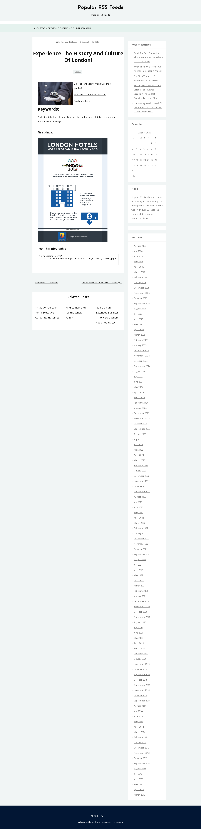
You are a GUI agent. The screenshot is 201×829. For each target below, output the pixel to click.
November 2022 (142, 481)
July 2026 (138, 251)
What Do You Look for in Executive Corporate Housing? (47, 312)
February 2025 (141, 340)
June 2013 (138, 779)
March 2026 (139, 272)
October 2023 (140, 423)
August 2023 (140, 434)
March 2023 (139, 460)
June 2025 (138, 319)
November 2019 (142, 664)
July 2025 (138, 313)
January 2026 (140, 282)
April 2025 (139, 329)
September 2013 (142, 763)
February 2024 (141, 402)
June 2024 (138, 381)
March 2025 (139, 334)
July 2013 (138, 773)
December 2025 (141, 287)
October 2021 (140, 549)
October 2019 (140, 669)
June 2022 (138, 507)
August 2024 (140, 371)
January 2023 (140, 470)
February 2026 (141, 277)
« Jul (133, 176)
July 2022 (138, 502)
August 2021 (140, 559)
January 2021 (140, 596)
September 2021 (142, 554)
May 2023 (138, 449)
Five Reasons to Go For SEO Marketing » (102, 282)
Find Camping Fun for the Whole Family (76, 312)
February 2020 (141, 653)
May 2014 (138, 721)
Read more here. (82, 101)
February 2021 (141, 590)
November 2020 (142, 606)
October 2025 (140, 298)
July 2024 (138, 376)
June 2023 (138, 444)
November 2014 (142, 690)
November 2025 (142, 293)
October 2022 (140, 486)
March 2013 (139, 794)
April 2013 (139, 789)
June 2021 (138, 570)
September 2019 (142, 674)
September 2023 (142, 428)
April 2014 (139, 726)
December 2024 (141, 350)
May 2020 (138, 638)
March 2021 (139, 585)
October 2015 (140, 679)
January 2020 (140, 658)
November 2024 (142, 355)
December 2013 (141, 747)
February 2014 (141, 737)
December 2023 (141, 413)
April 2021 (139, 580)
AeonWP (121, 822)
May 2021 (138, 575)
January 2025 (140, 345)
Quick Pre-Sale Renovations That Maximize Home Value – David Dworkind (148, 57)
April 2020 (139, 643)
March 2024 (139, 397)
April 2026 (139, 266)
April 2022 (139, 517)
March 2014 (139, 732)
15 (152, 154)
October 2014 (140, 695)
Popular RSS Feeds (100, 7)
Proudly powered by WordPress (88, 822)
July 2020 (138, 627)
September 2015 (142, 685)
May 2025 (138, 324)
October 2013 (140, 758)
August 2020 (140, 622)
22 (152, 160)
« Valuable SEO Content (46, 282)
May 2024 (138, 387)
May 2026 (138, 261)
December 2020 (141, 601)
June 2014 (138, 716)
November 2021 (142, 543)
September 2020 (142, 617)
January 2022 (140, 533)
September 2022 (142, 491)
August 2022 (140, 496)
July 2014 (138, 711)
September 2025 (142, 303)
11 (137, 154)
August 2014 (140, 705)
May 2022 (138, 512)
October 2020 (140, 611)
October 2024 (140, 361)
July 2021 (138, 564)
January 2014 (140, 742)
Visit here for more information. (90, 94)
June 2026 (138, 256)
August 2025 (140, 308)
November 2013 (142, 753)
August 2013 (140, 768)
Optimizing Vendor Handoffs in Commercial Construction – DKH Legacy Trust (148, 107)
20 (144, 160)
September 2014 (142, 700)
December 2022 (141, 475)
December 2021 (141, 538)
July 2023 (138, 439)
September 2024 (142, 366)
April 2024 (139, 392)
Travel (78, 72)
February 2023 (141, 465)
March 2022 (139, 523)
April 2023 (139, 455)
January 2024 (140, 408)
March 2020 (139, 648)
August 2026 (140, 246)
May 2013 (138, 784)
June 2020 (138, 632)
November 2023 (142, 418)
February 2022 (141, 528)
